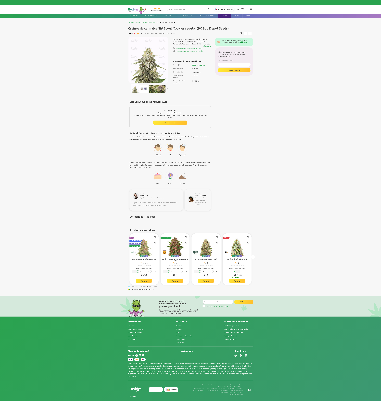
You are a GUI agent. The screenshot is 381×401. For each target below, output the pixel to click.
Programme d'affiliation (184, 336)
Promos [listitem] (225, 16)
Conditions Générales (221, 306)
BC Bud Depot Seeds (198, 65)
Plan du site (180, 342)
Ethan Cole (144, 195)
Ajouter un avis (170, 123)
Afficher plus (207, 46)
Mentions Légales (230, 339)
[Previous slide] (129, 89)
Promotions (132, 339)
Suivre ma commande (135, 329)
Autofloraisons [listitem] (151, 16)
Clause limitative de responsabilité (236, 329)
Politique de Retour (135, 332)
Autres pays (187, 351)
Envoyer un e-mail (234, 70)
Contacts (179, 329)
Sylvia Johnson (200, 195)
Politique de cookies (231, 336)
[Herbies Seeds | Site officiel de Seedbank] (137, 10)
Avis (177, 332)
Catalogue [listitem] (169, 16)
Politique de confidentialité (233, 332)
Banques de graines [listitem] (206, 16)
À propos (179, 326)
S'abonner (243, 302)
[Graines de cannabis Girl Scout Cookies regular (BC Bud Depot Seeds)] (148, 60)
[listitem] (238, 9)
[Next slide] (167, 89)
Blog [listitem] (237, 16)
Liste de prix (132, 336)
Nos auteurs (180, 339)
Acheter (144, 281)
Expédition (132, 326)
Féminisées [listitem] (134, 16)
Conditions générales (231, 326)
